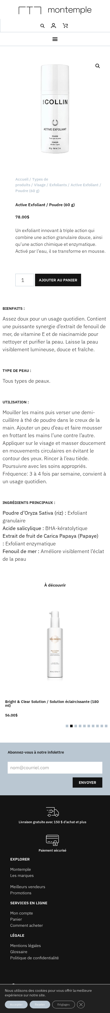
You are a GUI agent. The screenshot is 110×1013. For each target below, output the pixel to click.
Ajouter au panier (58, 280)
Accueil (21, 179)
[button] (42, 26)
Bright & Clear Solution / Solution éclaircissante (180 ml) (52, 703)
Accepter (16, 1004)
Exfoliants (58, 184)
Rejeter (40, 1004)
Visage (40, 184)
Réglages (63, 1004)
